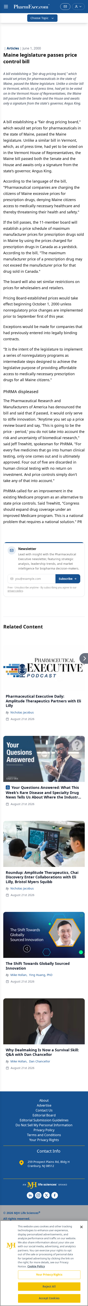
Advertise (44, 1105)
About (44, 1100)
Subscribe (65, 579)
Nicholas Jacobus (22, 712)
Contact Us (44, 1110)
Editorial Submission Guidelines (44, 1120)
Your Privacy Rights (44, 1140)
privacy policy (15, 591)
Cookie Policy (36, 1266)
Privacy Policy (44, 1130)
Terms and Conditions (44, 1135)
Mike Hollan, (18, 975)
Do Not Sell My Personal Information (44, 1125)
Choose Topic (39, 18)
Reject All (49, 1286)
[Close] (81, 1226)
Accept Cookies (49, 1298)
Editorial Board (44, 1115)
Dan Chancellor (39, 1061)
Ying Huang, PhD (40, 975)
